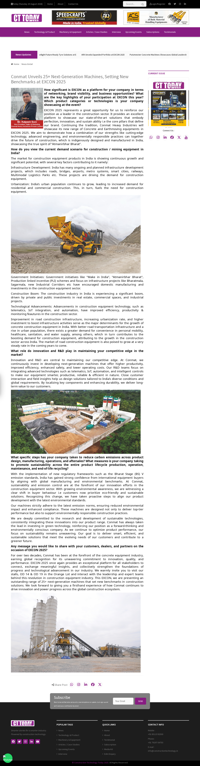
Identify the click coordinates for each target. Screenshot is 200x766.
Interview (116, 32)
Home (50, 4)
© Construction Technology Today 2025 (90, 762)
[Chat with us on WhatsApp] (7, 758)
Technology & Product (44, 32)
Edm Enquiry (110, 754)
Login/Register (158, 4)
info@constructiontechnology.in (163, 750)
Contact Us (73, 4)
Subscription (110, 744)
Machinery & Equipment (70, 32)
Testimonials (170, 32)
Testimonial (109, 739)
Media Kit (108, 749)
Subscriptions (152, 32)
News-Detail (27, 64)
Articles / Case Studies (96, 32)
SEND (140, 701)
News (27, 32)
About (60, 4)
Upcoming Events (133, 32)
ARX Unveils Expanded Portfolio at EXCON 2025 (87, 54)
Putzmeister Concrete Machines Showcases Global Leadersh (142, 54)
